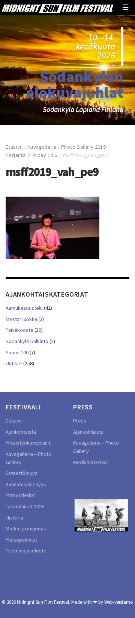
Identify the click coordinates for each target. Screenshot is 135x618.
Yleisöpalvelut (21, 539)
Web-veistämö (118, 602)
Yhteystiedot (20, 495)
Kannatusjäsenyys (26, 484)
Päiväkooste (19, 330)
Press (79, 420)
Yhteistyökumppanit (28, 442)
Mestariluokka (21, 319)
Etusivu (14, 146)
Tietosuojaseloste (26, 550)
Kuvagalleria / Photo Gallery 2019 (66, 146)
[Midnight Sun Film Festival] (57, 7)
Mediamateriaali (91, 462)
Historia (14, 517)
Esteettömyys (22, 473)
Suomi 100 (17, 352)
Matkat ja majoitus (26, 528)
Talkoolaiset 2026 (25, 506)
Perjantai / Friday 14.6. (32, 155)
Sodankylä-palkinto (27, 341)
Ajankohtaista (21, 431)
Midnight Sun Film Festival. (43, 602)
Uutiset (14, 363)
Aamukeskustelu (24, 308)
